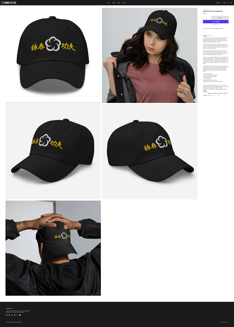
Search (221, 322)
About (119, 2)
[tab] (205, 35)
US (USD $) (218, 2)
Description (205, 35)
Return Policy (225, 322)
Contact (123, 2)
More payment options (216, 24)
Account (224, 2)
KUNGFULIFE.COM (207, 9)
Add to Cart (220, 17)
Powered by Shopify (18, 322)
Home (108, 2)
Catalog (113, 2)
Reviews (210, 35)
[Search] (228, 2)
